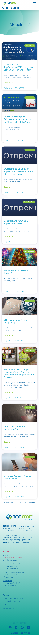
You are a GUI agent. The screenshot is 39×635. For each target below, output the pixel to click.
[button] (34, 3)
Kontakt (6, 551)
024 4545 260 (8, 558)
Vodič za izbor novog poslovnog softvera (15, 428)
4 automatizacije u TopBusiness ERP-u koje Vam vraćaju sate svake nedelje (19, 67)
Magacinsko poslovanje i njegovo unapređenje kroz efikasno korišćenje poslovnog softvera (19, 373)
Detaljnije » (8, 83)
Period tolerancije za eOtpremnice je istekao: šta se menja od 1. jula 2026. (18, 119)
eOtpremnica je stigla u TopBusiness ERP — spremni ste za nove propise (18, 172)
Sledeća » (31, 503)
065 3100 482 (20, 558)
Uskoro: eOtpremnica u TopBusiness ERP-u (16, 222)
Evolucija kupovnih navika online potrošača (17, 477)
